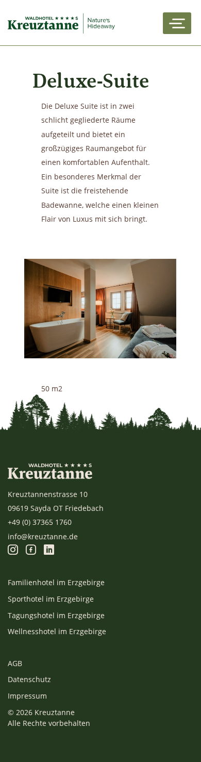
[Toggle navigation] (177, 23)
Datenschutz (29, 679)
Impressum (27, 696)
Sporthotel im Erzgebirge (51, 599)
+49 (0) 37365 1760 (40, 522)
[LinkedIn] (49, 550)
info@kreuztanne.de (43, 536)
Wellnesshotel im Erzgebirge (57, 631)
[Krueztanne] (63, 23)
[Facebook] (31, 550)
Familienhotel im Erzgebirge (56, 582)
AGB (15, 663)
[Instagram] (13, 550)
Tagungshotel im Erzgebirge (56, 615)
